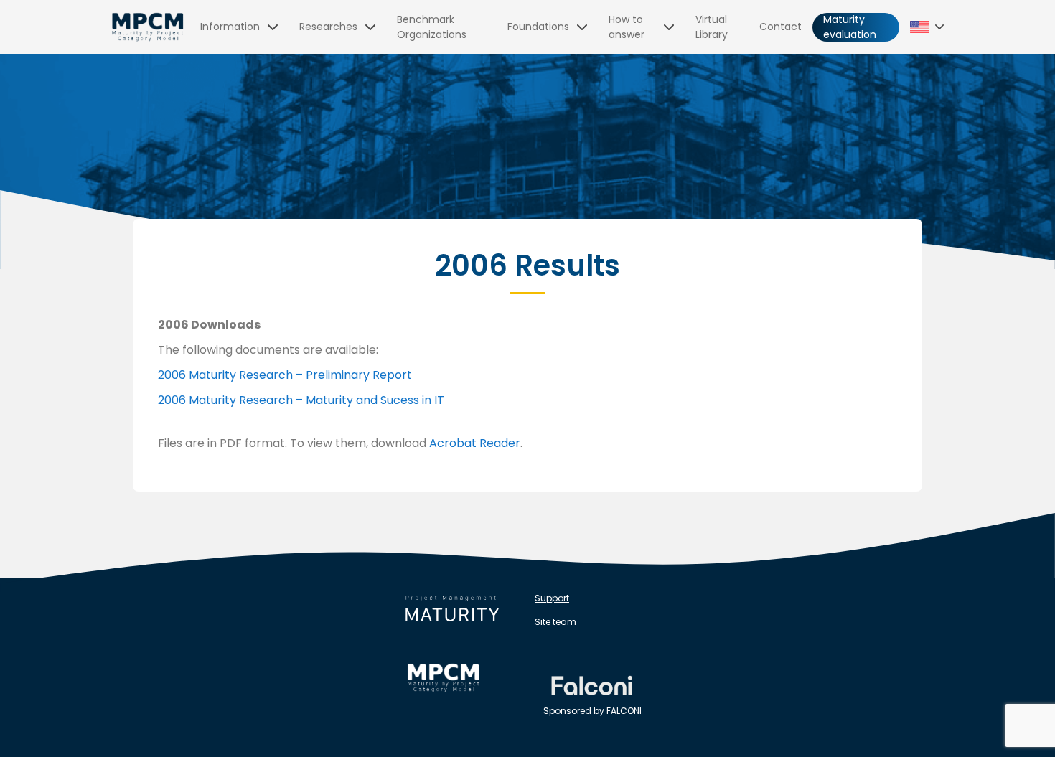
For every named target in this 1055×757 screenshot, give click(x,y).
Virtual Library (711, 27)
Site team (555, 622)
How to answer (626, 27)
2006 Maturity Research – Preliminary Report (285, 375)
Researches (328, 26)
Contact (780, 26)
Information (230, 26)
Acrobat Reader (474, 443)
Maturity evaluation (849, 27)
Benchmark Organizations (431, 27)
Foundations (538, 26)
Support (552, 598)
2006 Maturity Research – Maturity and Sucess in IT (301, 400)
